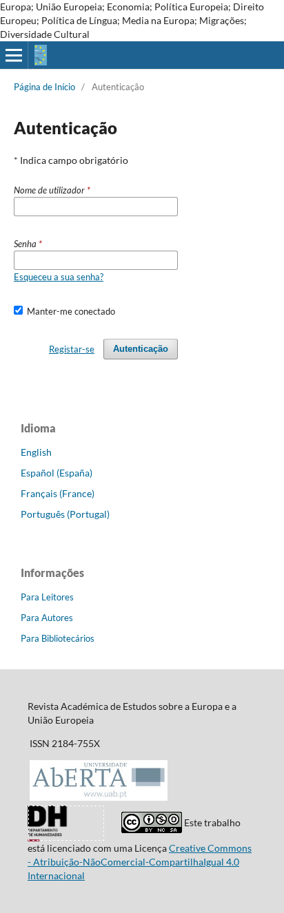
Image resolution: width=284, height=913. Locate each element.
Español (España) (56, 473)
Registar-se (71, 349)
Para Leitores (47, 596)
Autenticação (140, 349)
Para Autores (47, 617)
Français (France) (57, 493)
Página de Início (44, 86)
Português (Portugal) (65, 514)
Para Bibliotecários (57, 638)
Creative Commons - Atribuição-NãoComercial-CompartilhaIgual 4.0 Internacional (140, 861)
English (36, 452)
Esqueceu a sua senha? (58, 276)
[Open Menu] (14, 55)
